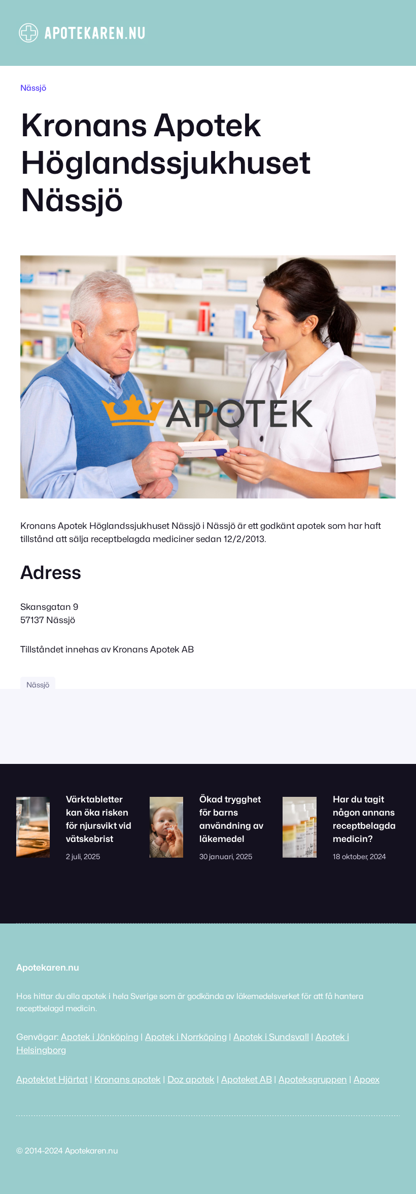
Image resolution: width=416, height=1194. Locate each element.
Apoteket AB (246, 1079)
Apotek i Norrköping (186, 1036)
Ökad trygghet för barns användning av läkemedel (231, 819)
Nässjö (33, 88)
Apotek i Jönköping (99, 1036)
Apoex (366, 1079)
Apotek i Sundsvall (271, 1036)
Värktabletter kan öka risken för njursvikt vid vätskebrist (98, 819)
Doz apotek (191, 1079)
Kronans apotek (127, 1079)
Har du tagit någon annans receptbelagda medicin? (364, 819)
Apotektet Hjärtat (52, 1079)
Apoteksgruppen (313, 1079)
